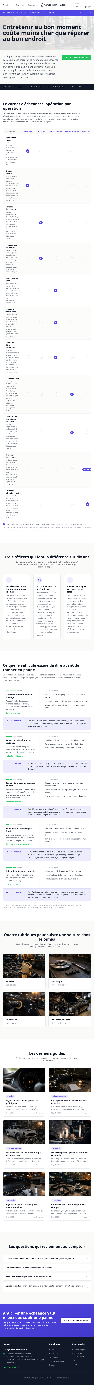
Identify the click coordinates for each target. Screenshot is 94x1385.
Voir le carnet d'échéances (77, 57)
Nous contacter (9, 1367)
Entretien (7, 5)
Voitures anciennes (57, 1361)
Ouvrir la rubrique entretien (76, 1320)
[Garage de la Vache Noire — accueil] (55, 4)
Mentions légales (79, 1349)
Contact (75, 1364)
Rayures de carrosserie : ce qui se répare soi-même (21, 1206)
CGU (74, 1360)
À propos (52, 1365)
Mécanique (19, 5)
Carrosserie (32, 5)
